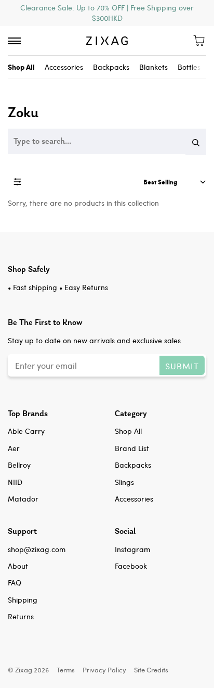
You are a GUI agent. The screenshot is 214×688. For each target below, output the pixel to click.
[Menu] (14, 40)
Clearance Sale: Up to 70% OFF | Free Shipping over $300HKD (107, 13)
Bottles (189, 67)
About (18, 566)
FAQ (14, 582)
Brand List (132, 448)
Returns (21, 616)
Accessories (64, 67)
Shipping (22, 600)
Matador (23, 499)
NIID (15, 482)
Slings (124, 482)
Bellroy (19, 465)
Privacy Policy (104, 669)
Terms (66, 669)
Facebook (131, 566)
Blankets (153, 67)
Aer (14, 448)
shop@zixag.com (36, 549)
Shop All (128, 431)
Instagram (132, 549)
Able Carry (26, 431)
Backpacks (111, 67)
